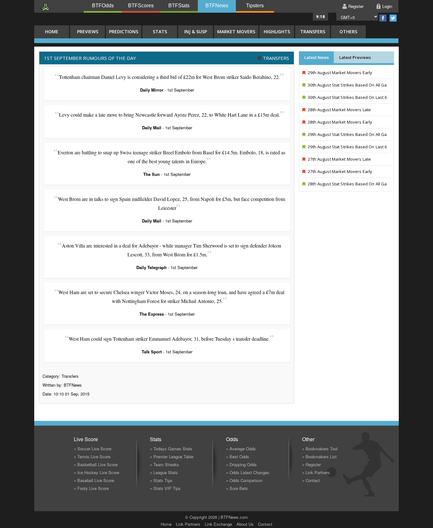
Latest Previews (355, 57)
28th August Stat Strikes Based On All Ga (347, 184)
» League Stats (164, 472)
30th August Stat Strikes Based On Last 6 (347, 97)
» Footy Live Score (91, 488)
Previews (87, 32)
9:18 (320, 16)
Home (166, 524)
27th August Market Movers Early (339, 171)
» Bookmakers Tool (320, 449)
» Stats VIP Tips (165, 488)
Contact (265, 524)
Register (356, 6)
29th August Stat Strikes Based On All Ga (347, 134)
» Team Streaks (164, 464)
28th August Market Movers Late (339, 110)
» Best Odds (237, 457)
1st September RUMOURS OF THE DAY (90, 58)
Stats (160, 32)
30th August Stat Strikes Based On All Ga (347, 85)
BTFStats (179, 5)
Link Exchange (218, 524)
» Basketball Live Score (96, 464)
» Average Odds (241, 449)
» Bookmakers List (319, 457)
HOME (51, 32)
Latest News (316, 57)
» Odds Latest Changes (247, 472)
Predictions (123, 32)
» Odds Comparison (244, 480)
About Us (245, 524)
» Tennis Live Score (92, 457)
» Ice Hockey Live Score (96, 472)
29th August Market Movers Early (339, 72)
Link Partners (188, 524)
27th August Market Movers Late (339, 159)
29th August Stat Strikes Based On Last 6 (347, 147)
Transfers (312, 32)
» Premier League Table (171, 457)
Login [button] (387, 6)
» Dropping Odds (241, 464)
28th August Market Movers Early (339, 122)
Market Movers (236, 32)
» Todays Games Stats (171, 449)
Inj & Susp (195, 32)
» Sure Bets (237, 488)
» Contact (311, 480)
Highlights (277, 32)
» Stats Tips (161, 480)
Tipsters (255, 5)
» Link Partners (316, 472)
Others (348, 32)
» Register (311, 464)
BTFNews (216, 5)
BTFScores (141, 5)
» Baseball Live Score (94, 480)
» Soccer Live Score (92, 449)
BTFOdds (103, 5)
